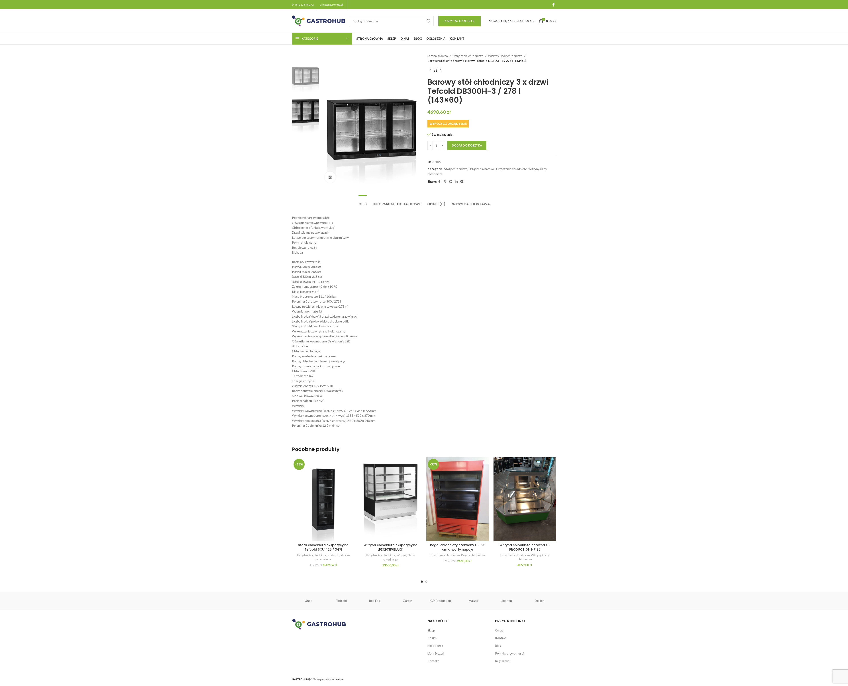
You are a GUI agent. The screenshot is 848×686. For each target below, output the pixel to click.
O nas (499, 630)
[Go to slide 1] (422, 581)
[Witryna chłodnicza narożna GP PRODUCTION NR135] (525, 499)
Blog (498, 645)
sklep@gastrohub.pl (331, 4)
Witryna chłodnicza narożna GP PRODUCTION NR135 (524, 547)
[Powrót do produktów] (435, 70)
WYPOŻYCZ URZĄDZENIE (448, 123)
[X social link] (445, 182)
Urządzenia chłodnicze (467, 56)
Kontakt (433, 661)
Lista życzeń (435, 653)
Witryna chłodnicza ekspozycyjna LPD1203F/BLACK (390, 547)
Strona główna (437, 56)
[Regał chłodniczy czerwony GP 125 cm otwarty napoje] (457, 499)
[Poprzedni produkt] (430, 70)
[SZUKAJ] (429, 21)
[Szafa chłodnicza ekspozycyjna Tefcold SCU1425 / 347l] (323, 499)
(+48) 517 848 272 (303, 4)
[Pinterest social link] (451, 182)
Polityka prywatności (509, 653)
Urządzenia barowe (482, 169)
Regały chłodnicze (473, 555)
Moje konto (435, 645)
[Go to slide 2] (426, 581)
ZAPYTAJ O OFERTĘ (459, 21)
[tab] (362, 202)
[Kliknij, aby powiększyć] (330, 177)
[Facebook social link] (553, 4)
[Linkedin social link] (456, 182)
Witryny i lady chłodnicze (505, 56)
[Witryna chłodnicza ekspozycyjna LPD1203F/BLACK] (390, 499)
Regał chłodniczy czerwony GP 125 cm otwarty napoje (457, 547)
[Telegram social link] (462, 182)
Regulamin (502, 661)
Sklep (431, 630)
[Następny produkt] (440, 70)
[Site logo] (318, 20)
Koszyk (432, 638)
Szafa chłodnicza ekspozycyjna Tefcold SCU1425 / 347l (323, 547)
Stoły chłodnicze (455, 169)
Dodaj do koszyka (467, 145)
